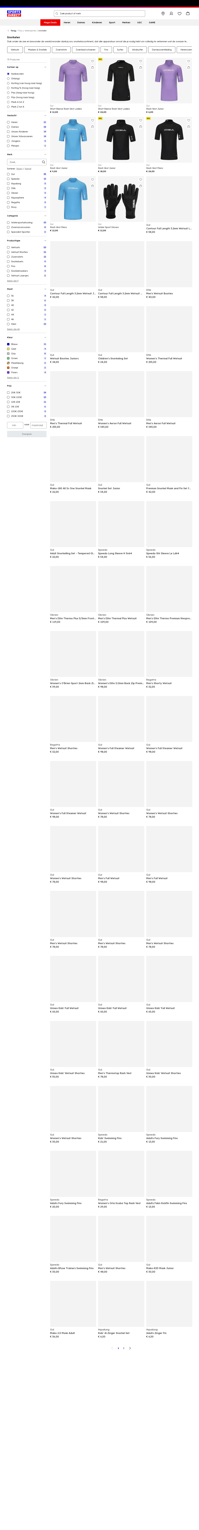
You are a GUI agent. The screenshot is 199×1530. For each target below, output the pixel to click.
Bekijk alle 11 (13, 378)
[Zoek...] (57, 13)
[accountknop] (171, 13)
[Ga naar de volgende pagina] (129, 1348)
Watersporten (30, 31)
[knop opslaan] (163, 13)
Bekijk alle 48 (13, 329)
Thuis (20, 31)
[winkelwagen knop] (188, 13)
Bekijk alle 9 (12, 281)
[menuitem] (50, 22)
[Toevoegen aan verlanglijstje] (92, 61)
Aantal (28, 169)
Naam (19, 169)
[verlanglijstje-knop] (179, 13)
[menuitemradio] (27, 73)
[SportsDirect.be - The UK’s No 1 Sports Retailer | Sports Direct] (14, 13)
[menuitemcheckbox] (27, 122)
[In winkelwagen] (92, 67)
